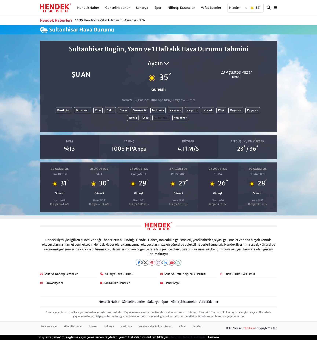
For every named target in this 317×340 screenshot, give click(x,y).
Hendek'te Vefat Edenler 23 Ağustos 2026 (110, 20)
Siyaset (93, 326)
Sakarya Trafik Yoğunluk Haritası (185, 274)
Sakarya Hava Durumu (119, 274)
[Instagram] (159, 263)
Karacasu (175, 110)
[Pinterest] (152, 263)
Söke (145, 118)
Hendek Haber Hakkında (188, 337)
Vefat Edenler (211, 8)
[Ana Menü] (274, 8)
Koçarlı (208, 110)
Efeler (123, 110)
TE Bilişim (249, 328)
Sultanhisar (161, 118)
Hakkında (126, 326)
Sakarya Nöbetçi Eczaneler (61, 274)
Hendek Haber (88, 8)
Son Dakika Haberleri (117, 283)
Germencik (140, 110)
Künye (182, 326)
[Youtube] (172, 263)
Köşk (221, 110)
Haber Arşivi (172, 283)
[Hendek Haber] (55, 7)
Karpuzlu (192, 110)
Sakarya (142, 8)
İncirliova (158, 110)
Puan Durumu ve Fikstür (240, 274)
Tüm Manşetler (53, 283)
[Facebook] (139, 263)
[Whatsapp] (178, 263)
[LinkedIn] (165, 263)
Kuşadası (236, 110)
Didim (110, 110)
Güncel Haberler (117, 8)
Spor (157, 8)
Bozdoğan (63, 110)
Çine (98, 110)
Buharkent (83, 110)
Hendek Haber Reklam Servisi (155, 326)
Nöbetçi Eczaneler (181, 8)
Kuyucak (252, 110)
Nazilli (133, 118)
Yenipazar (180, 118)
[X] (145, 263)
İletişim (197, 326)
